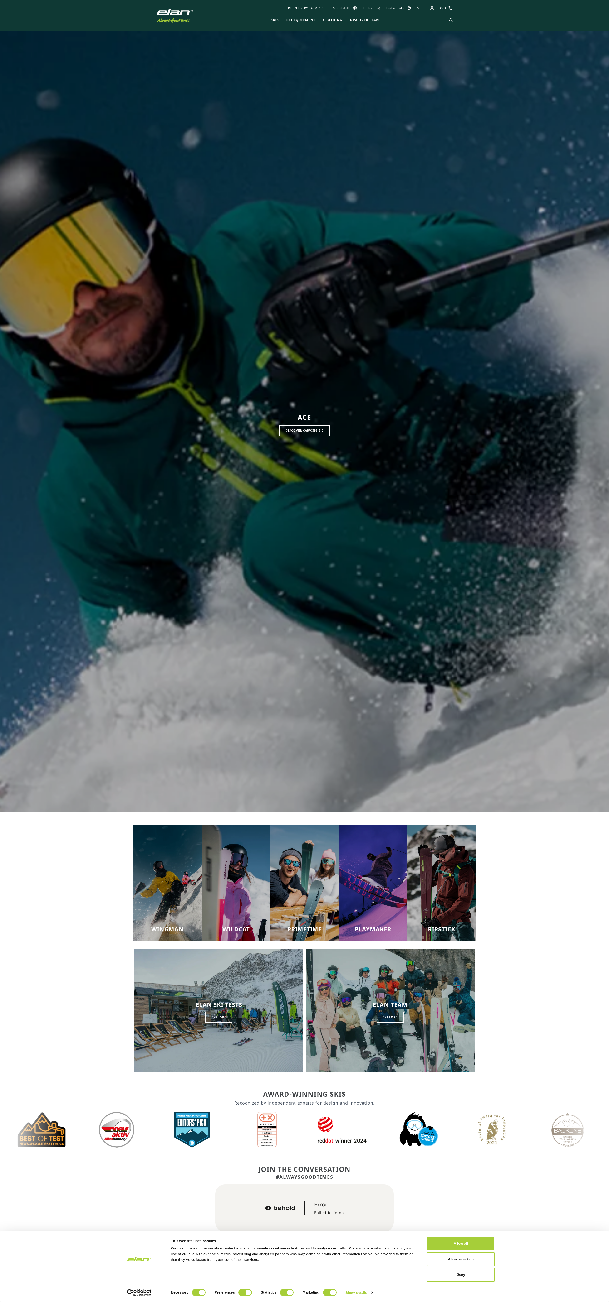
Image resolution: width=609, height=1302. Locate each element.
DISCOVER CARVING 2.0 (304, 430)
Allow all (461, 1243)
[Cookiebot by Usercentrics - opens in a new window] (139, 1292)
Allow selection (461, 1259)
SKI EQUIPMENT (300, 20)
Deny (461, 1275)
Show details (356, 1293)
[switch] (245, 1292)
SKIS (275, 20)
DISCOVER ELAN (364, 20)
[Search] (451, 20)
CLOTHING (332, 20)
